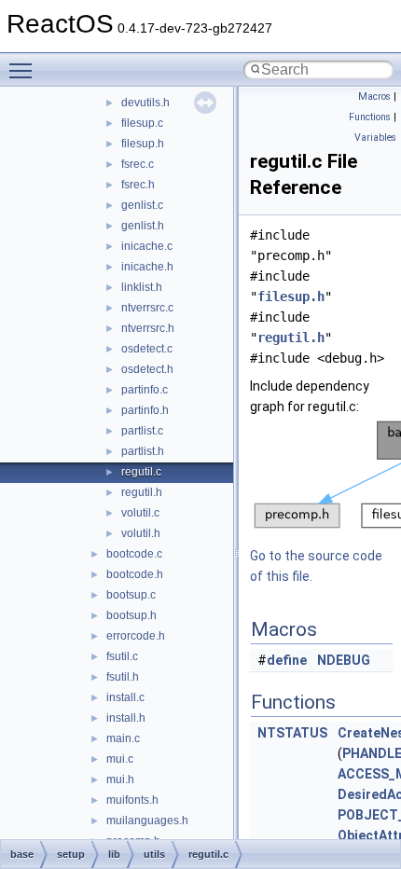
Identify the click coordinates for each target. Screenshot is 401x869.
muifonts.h (132, 800)
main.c (123, 738)
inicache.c (147, 246)
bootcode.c (134, 553)
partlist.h (142, 451)
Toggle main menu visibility (24, 70)
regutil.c (141, 471)
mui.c (119, 759)
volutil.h (140, 533)
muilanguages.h (147, 820)
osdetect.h (147, 369)
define (287, 660)
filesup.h (142, 143)
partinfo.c (144, 389)
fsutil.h (122, 676)
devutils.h (145, 102)
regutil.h (141, 492)
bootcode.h (134, 574)
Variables (375, 137)
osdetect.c (147, 348)
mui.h (120, 779)
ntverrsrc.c (147, 307)
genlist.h (142, 225)
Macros (374, 96)
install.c (125, 697)
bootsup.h (131, 615)
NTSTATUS (292, 732)
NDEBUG (343, 660)
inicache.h (147, 266)
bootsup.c (131, 594)
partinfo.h (145, 410)
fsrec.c (137, 164)
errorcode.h (135, 635)
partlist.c (142, 430)
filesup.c (142, 123)
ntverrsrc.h (147, 328)
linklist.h (141, 287)
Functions (370, 117)
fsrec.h (138, 184)
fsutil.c (122, 656)
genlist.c (142, 205)
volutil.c (140, 512)
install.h (125, 717)
